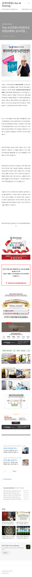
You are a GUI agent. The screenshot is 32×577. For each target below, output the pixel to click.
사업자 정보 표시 (7, 479)
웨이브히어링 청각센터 (9, 488)
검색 (25, 3)
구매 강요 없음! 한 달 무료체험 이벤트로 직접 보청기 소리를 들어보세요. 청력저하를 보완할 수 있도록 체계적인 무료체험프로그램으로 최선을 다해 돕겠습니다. (11, 451)
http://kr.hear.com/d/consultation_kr (13, 446)
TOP (28, 571)
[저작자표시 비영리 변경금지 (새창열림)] (20, 471)
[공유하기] (7, 471)
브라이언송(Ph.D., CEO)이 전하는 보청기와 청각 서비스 (13, 548)
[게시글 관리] (9, 471)
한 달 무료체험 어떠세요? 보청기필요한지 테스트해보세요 (10, 448)
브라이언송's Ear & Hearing (11, 3)
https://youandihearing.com (10, 457)
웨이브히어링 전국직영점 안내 (10, 9)
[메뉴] (29, 3)
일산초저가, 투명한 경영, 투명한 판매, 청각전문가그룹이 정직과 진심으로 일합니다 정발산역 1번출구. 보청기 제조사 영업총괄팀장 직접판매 (10, 463)
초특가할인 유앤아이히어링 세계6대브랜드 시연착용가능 (11, 460)
